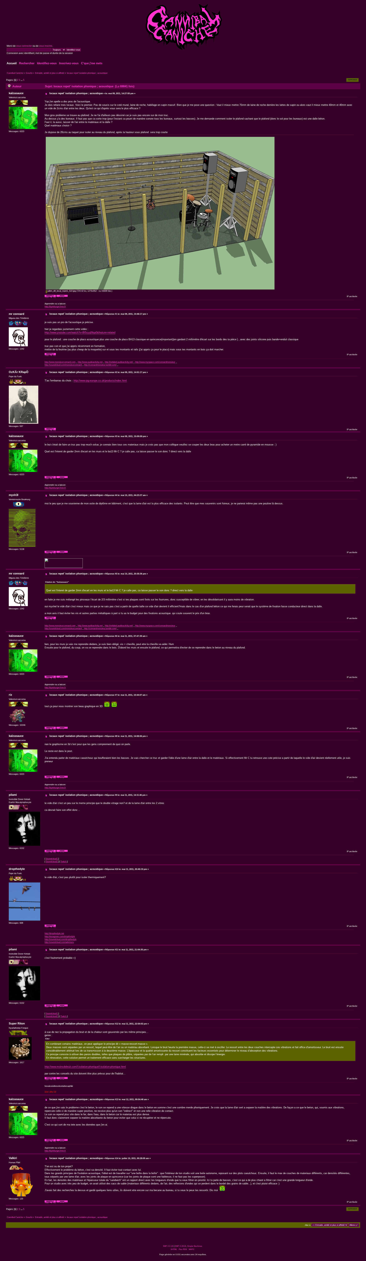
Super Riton (17, 1023)
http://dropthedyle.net (54, 933)
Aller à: (308, 1225)
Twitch (64, 861)
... (22, 80)
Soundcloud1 (52, 859)
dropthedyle (17, 868)
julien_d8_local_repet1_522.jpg (61, 291)
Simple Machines (194, 1246)
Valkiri (13, 1158)
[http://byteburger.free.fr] (62, 297)
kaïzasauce (16, 93)
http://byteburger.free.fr (55, 306)
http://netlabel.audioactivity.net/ (119, 362)
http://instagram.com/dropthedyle (60, 936)
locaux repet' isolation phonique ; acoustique (76, 93)
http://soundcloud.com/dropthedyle (60, 939)
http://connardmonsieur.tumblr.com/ (100, 365)
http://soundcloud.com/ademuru (59, 942)
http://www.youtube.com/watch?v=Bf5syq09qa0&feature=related (80, 332)
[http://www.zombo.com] (62, 729)
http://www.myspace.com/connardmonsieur (155, 362)
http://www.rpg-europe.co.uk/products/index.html (100, 380)
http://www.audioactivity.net (90, 362)
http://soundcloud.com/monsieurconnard (63, 365)
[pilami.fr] (62, 852)
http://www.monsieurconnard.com (60, 362)
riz (10, 694)
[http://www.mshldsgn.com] (62, 553)
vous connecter (24, 46)
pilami (13, 794)
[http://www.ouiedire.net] (62, 1203)
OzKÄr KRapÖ (18, 372)
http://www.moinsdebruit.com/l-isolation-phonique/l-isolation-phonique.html (85, 1066)
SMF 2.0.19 (168, 1246)
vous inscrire (45, 46)
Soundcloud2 (52, 861)
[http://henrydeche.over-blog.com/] (62, 1080)
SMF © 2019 (180, 1246)
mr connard (16, 313)
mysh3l (13, 495)
